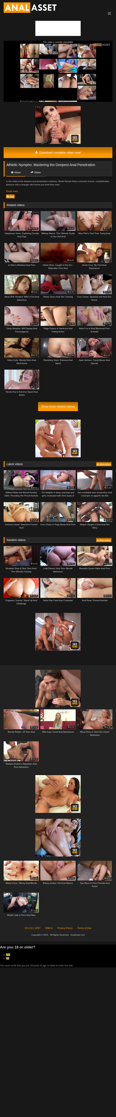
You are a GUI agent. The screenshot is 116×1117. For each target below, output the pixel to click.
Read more (12, 191)
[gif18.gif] (58, 456)
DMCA (49, 928)
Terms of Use (84, 928)
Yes (8, 954)
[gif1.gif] (58, 650)
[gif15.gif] (58, 706)
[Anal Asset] (58, 8)
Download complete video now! (60, 152)
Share (37, 172)
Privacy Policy (65, 928)
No (7, 958)
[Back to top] (106, 1108)
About (17, 172)
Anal (12, 196)
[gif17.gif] (58, 143)
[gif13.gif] (58, 812)
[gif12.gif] (58, 855)
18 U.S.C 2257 (32, 928)
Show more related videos (58, 406)
